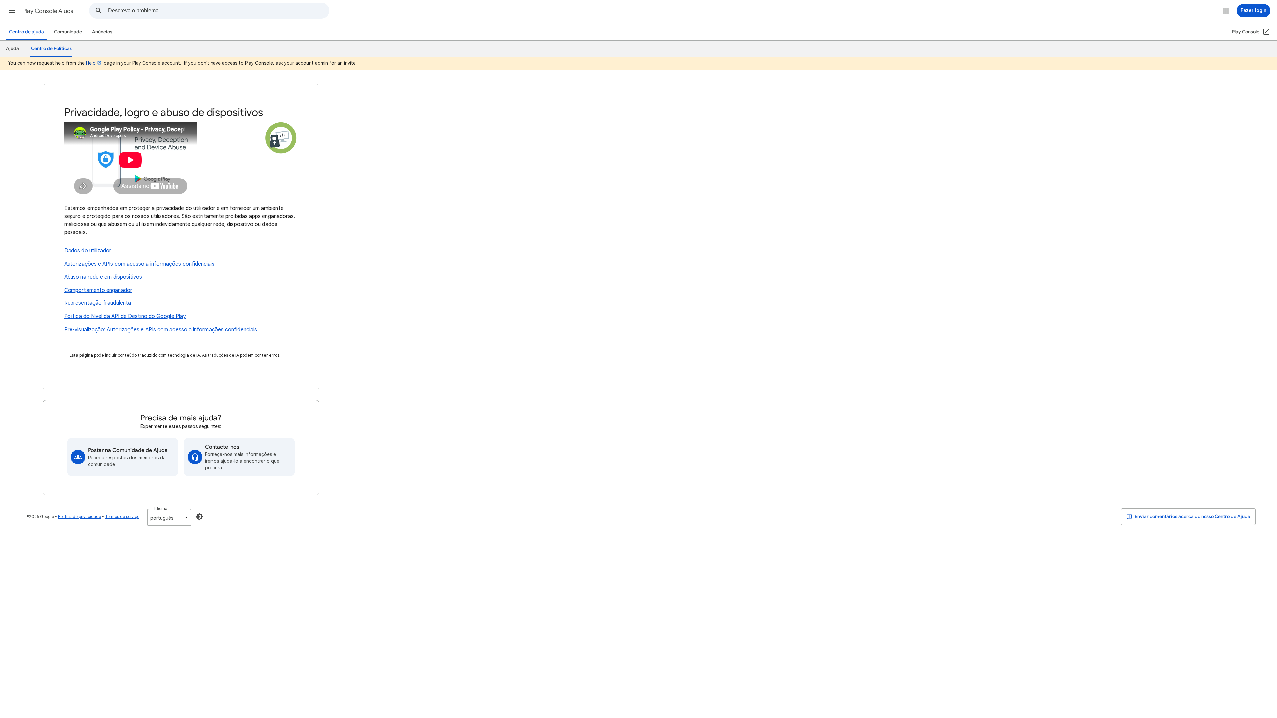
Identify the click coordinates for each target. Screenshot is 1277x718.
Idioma (160, 508)
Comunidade (68, 32)
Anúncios (102, 32)
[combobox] (218, 10)
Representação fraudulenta (97, 303)
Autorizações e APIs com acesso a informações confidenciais (139, 264)
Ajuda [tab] (12, 48)
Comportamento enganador (98, 290)
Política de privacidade (79, 516)
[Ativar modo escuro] (199, 517)
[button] (12, 11)
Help (91, 63)
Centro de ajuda (26, 32)
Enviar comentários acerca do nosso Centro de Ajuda (1192, 516)
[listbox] (169, 517)
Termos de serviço (122, 516)
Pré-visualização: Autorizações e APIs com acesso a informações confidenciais (160, 329)
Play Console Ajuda (48, 11)
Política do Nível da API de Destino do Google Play (125, 316)
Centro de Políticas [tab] (51, 48)
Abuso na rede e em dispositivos (103, 277)
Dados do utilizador (88, 250)
